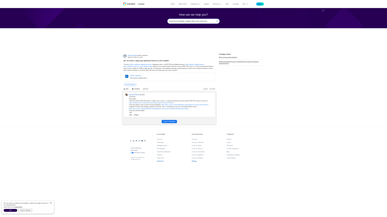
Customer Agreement (136, 148)
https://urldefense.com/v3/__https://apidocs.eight (137, 66)
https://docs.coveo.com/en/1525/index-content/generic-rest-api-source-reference (185, 104)
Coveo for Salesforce (198, 142)
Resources (216, 4)
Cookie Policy (18, 207)
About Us (229, 139)
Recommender (161, 148)
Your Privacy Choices (139, 152)
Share (146, 89)
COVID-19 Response (233, 148)
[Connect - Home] (133, 4)
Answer (137, 89)
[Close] (51, 203)
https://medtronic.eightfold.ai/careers (141, 64)
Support (206, 4)
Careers (229, 142)
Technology (160, 142)
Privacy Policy (134, 150)
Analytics (159, 155)
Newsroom (230, 145)
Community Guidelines (233, 155)
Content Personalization (163, 152)
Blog (228, 152)
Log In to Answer (169, 121)
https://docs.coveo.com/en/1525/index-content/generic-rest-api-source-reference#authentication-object (158, 108)
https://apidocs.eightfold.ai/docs (195, 64)
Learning (236, 4)
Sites (244, 4)
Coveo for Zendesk (197, 158)
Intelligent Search (162, 145)
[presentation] (127, 76)
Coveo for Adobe (197, 145)
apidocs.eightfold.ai (135, 75)
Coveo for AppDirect (198, 155)
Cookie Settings (231, 158)
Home (173, 4)
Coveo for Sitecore (197, 148)
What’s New (160, 158)
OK (10, 210)
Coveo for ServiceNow (198, 152)
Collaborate (194, 4)
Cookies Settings (25, 210)
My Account (183, 4)
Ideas (227, 4)
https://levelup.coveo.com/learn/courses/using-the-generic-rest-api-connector (151, 102)
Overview (159, 139)
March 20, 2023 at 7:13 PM (135, 57)
